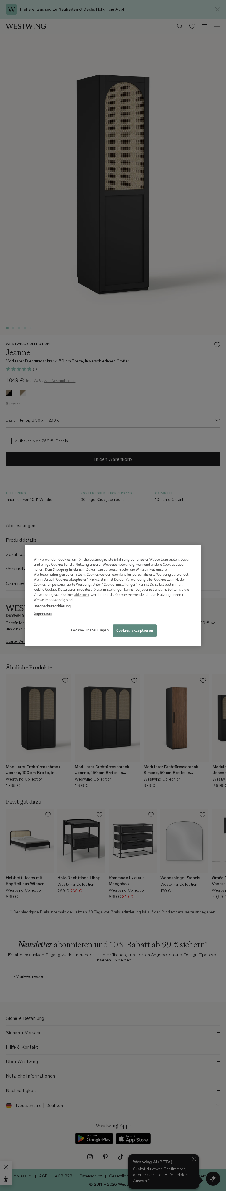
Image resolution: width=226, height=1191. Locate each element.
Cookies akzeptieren (134, 630)
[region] (113, 595)
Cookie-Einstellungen (90, 630)
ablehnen (81, 595)
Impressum (43, 613)
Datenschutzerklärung (52, 606)
